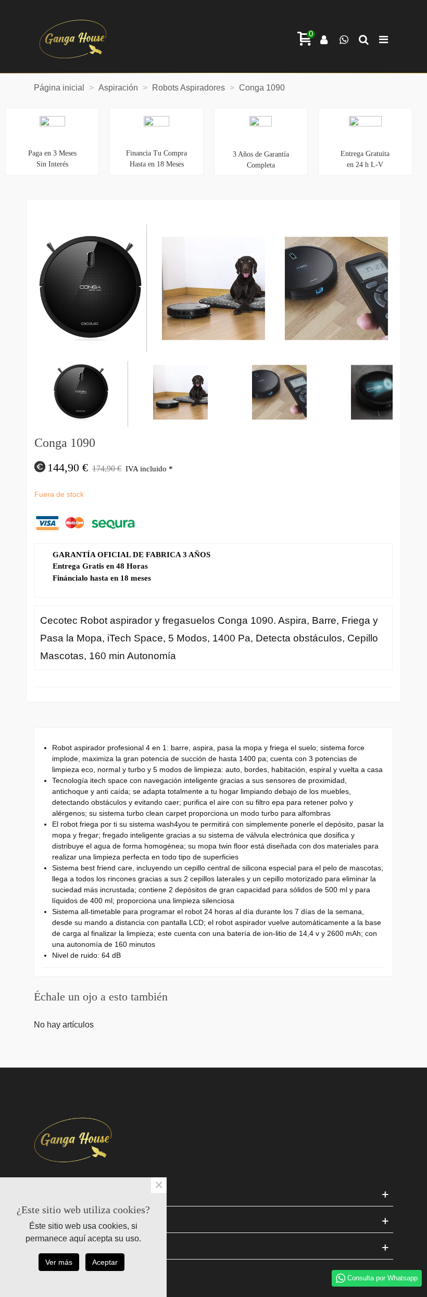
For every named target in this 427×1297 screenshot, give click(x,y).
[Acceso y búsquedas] (324, 39)
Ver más (58, 1262)
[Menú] (383, 39)
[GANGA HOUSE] (73, 39)
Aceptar (105, 1262)
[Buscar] (363, 39)
